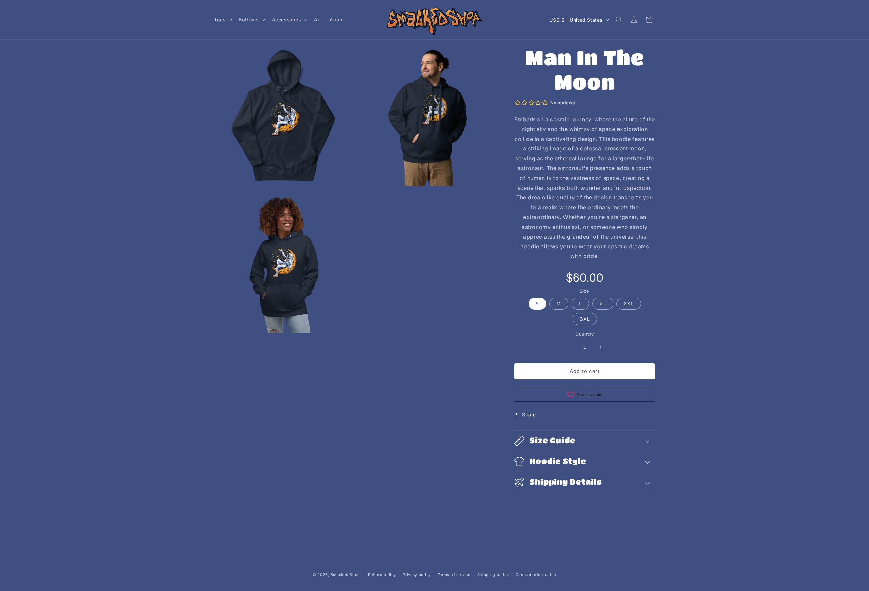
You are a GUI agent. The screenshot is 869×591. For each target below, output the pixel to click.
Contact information (536, 574)
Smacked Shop (345, 574)
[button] (222, 20)
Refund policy (382, 574)
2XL (629, 303)
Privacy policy (417, 574)
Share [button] (529, 414)
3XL (585, 319)
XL (602, 303)
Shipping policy (493, 574)
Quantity (584, 334)
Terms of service (454, 574)
